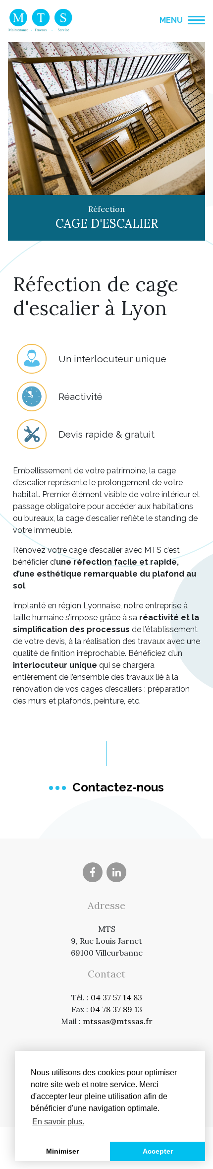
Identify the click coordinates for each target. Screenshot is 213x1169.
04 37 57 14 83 (116, 997)
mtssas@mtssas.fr (118, 1021)
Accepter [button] (158, 1151)
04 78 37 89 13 (116, 1009)
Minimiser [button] (62, 1151)
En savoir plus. (58, 1121)
